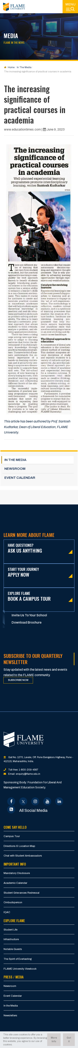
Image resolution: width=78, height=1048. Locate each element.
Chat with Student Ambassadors (23, 855)
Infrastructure (11, 939)
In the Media (11, 1005)
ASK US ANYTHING (25, 548)
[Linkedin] (59, 801)
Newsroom (10, 986)
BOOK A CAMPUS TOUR (29, 596)
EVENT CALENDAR (19, 478)
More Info (54, 1039)
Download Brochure (26, 622)
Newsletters (10, 1015)
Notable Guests (13, 949)
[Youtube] (47, 801)
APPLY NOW (23, 572)
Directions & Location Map (19, 846)
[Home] (14, 6)
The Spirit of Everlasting (18, 959)
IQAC (7, 912)
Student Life (10, 929)
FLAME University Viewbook (20, 968)
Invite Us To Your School (29, 615)
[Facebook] (11, 801)
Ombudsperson (13, 902)
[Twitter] (23, 801)
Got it (69, 1039)
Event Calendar (13, 995)
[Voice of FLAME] (11, 809)
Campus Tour (12, 836)
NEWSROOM (14, 469)
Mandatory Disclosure (17, 873)
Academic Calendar (15, 883)
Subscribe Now (18, 680)
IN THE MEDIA (15, 460)
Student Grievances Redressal (21, 892)
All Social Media (33, 810)
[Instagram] (35, 801)
